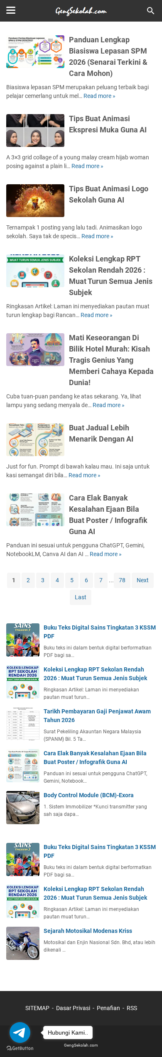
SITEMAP (37, 1008)
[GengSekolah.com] (81, 11)
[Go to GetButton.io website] (20, 1048)
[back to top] (145, 1038)
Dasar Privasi (73, 1008)
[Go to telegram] (20, 1032)
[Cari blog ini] (151, 11)
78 (122, 580)
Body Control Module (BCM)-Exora (89, 795)
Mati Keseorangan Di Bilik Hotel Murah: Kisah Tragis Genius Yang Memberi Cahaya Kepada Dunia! (111, 360)
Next (143, 580)
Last (80, 597)
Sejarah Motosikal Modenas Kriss (88, 931)
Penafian (108, 1008)
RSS (132, 1008)
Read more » (99, 96)
